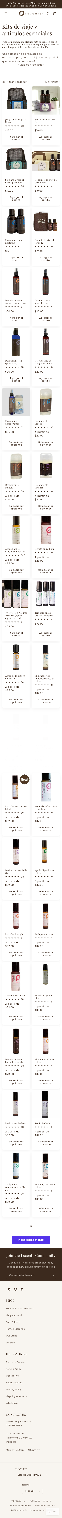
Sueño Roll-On (43, 1123)
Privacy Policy (13, 1389)
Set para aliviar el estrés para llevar (14, 181)
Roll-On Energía (14, 934)
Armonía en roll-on (15, 995)
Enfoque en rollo (44, 934)
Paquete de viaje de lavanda (45, 241)
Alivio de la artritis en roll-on (15, 677)
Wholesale (12, 1403)
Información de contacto (42, 1510)
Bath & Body (13, 1322)
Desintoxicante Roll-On (16, 871)
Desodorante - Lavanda (42, 486)
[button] (6, 13)
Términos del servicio (44, 1505)
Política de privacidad (20, 1505)
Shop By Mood (14, 1315)
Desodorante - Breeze (42, 422)
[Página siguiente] (39, 1226)
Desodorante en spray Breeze (43, 301)
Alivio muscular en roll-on (45, 1060)
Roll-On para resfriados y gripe (44, 746)
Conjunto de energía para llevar (46, 181)
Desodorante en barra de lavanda (14, 1060)
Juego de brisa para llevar (15, 120)
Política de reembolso (40, 1501)
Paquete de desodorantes (12, 422)
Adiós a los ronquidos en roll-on (15, 1187)
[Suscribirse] (52, 1275)
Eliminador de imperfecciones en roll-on (44, 678)
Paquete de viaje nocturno (13, 241)
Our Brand (11, 1335)
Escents (23, 1501)
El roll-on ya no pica (43, 996)
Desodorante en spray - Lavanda (43, 362)
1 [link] (22, 1226)
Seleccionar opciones (16, 443)
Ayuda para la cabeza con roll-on (15, 550)
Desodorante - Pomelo (12, 486)
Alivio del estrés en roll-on (45, 1186)
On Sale (10, 1342)
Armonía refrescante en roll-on (46, 807)
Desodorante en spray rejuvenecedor (16, 301)
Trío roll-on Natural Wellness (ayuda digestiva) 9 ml (16, 615)
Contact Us (12, 1375)
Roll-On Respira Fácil (13, 746)
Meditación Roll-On (15, 1123)
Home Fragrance (15, 1328)
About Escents (14, 1382)
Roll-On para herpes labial (16, 807)
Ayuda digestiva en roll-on (45, 871)
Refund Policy (13, 1368)
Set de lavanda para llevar (45, 120)
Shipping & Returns (16, 1396)
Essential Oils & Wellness (20, 1308)
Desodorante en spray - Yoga (13, 362)
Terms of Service (15, 1362)
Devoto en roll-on (44, 548)
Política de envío (19, 1510)
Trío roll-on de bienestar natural (44, 614)
